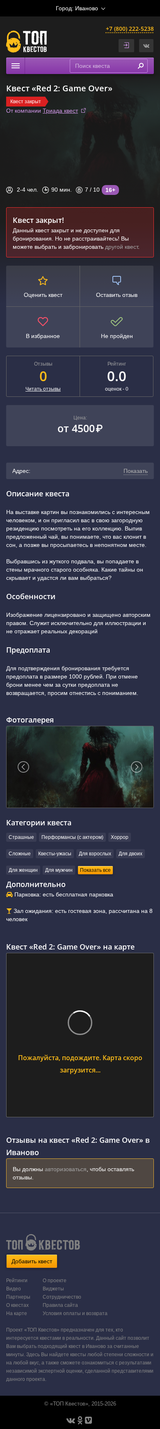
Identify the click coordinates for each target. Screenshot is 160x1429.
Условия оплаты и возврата (75, 1313)
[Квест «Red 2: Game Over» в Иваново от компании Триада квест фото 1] (80, 767)
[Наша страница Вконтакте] (70, 1420)
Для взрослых (95, 854)
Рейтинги (16, 1280)
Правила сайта (60, 1305)
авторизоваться (66, 1169)
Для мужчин (59, 870)
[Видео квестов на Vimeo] (88, 1420)
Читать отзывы (43, 389)
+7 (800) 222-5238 (130, 28)
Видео (13, 1289)
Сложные (20, 854)
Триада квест (60, 110)
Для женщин (23, 870)
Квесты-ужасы (54, 854)
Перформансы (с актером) (72, 837)
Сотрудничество (62, 1297)
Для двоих (130, 854)
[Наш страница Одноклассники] (80, 1420)
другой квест (121, 246)
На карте (16, 1313)
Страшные (21, 837)
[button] (146, 46)
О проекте (54, 1280)
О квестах (17, 1305)
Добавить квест (31, 1261)
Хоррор (119, 837)
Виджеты (53, 1289)
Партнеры (18, 1297)
